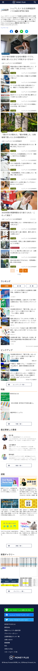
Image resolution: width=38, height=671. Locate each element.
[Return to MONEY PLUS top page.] (19, 2)
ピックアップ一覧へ (19, 384)
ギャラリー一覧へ (19, 591)
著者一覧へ (19, 465)
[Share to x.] (16, 31)
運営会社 (7, 627)
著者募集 (7, 643)
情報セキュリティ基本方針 (12, 630)
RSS (5, 646)
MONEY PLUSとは (9, 624)
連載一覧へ (19, 546)
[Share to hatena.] (26, 31)
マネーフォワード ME (10, 652)
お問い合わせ (8, 640)
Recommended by (30, 346)
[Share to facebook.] (11, 31)
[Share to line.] (21, 31)
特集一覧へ (19, 424)
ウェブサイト (4, 27)
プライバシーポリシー (11, 633)
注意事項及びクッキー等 (11, 636)
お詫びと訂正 (8, 649)
